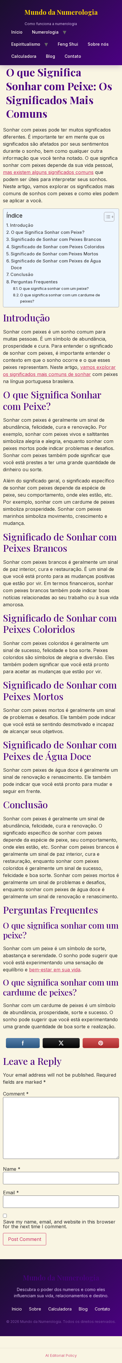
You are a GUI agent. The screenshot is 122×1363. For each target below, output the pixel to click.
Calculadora (23, 56)
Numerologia (45, 32)
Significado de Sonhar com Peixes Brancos (56, 239)
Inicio (17, 1308)
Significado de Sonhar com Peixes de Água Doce (56, 264)
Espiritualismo (25, 44)
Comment (16, 1093)
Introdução (21, 225)
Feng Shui (68, 44)
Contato (73, 56)
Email (11, 1192)
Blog (50, 56)
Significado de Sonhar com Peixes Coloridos (58, 246)
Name (11, 1169)
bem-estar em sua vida (54, 970)
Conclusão (21, 274)
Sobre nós (98, 44)
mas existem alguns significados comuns (48, 172)
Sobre (35, 1308)
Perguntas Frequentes (34, 281)
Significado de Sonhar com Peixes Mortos (54, 253)
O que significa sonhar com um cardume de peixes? (60, 298)
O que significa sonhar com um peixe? (54, 288)
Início (17, 32)
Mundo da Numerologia (61, 12)
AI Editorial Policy (61, 1355)
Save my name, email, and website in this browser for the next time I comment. (59, 1224)
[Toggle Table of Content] (106, 217)
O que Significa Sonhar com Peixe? (47, 232)
